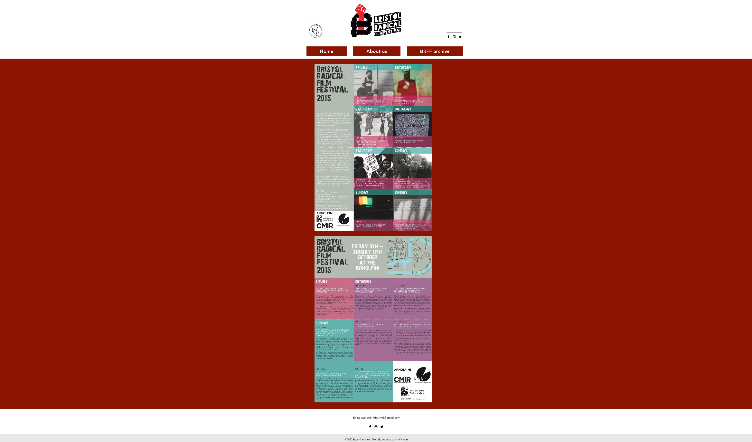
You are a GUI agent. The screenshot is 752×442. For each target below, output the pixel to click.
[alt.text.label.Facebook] (448, 37)
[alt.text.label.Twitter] (460, 37)
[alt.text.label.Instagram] (454, 37)
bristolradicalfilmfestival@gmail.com (376, 417)
